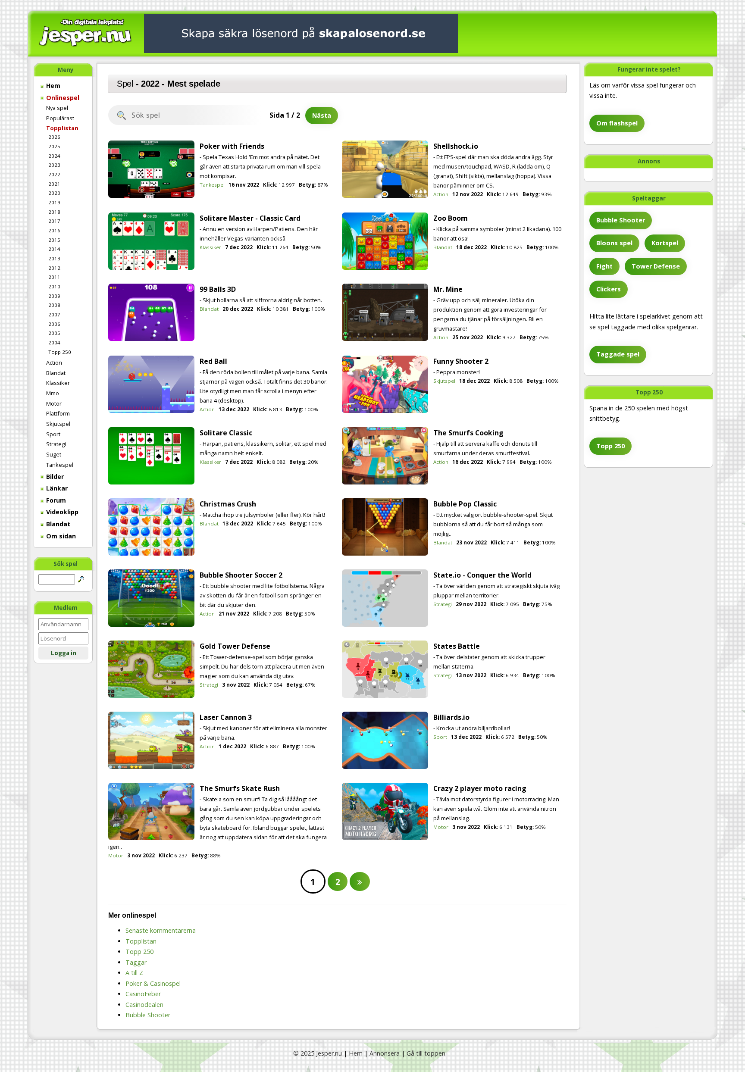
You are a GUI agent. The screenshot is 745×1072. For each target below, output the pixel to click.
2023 (54, 165)
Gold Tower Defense (235, 646)
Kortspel (664, 243)
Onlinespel (61, 98)
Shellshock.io (455, 146)
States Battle (456, 646)
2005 (54, 333)
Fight (604, 266)
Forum (55, 500)
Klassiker (58, 383)
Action (54, 362)
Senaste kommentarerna (160, 930)
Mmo (52, 393)
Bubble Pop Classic (465, 504)
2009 (54, 296)
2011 (54, 277)
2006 (54, 324)
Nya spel (57, 108)
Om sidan (60, 536)
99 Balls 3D (218, 289)
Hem (52, 85)
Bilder (54, 476)
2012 (54, 268)
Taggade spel (617, 354)
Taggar (136, 962)
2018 (54, 212)
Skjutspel (58, 424)
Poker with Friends (232, 146)
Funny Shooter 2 (460, 361)
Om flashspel (617, 123)
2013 (54, 258)
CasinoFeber (143, 994)
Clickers (608, 289)
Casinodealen (144, 1004)
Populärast (60, 118)
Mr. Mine (448, 289)
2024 (54, 156)
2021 (54, 184)
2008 (54, 305)
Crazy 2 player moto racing (479, 788)
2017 (54, 221)
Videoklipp (61, 512)
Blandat (56, 373)
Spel (125, 83)
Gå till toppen (426, 1053)
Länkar (56, 488)
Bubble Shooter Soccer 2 (241, 575)
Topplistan (62, 128)
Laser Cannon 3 (226, 717)
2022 (54, 174)
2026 (54, 137)
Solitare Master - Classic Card (250, 218)
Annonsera (384, 1053)
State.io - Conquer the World (482, 575)
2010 (54, 286)
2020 (54, 193)
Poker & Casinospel (153, 983)
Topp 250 (59, 352)
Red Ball (213, 361)
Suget (53, 454)
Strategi (56, 444)
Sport (53, 434)
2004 (54, 342)
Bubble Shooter (620, 220)
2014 (54, 249)
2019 (54, 202)
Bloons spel (614, 243)
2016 (54, 230)
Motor (54, 403)
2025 (54, 146)
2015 (54, 240)
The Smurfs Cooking (468, 433)
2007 (54, 314)
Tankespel (59, 465)
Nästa (321, 115)
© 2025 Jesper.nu (317, 1053)
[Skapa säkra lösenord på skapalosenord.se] (301, 33)
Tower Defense (656, 266)
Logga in (63, 653)
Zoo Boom (450, 218)
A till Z (134, 973)
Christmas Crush (228, 504)
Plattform (58, 413)
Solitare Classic (226, 433)
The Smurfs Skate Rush (240, 788)
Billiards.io (451, 717)
